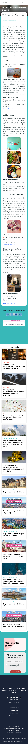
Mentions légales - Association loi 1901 (13, 741)
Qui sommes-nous (14, 699)
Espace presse (14, 710)
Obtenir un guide (14, 702)
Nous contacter (14, 713)
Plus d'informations (9, 109)
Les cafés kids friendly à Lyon (20, 14)
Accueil (4, 14)
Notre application (14, 715)
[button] (22, 2)
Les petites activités (11, 14)
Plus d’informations (9, 245)
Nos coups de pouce (14, 705)
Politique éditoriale (14, 707)
